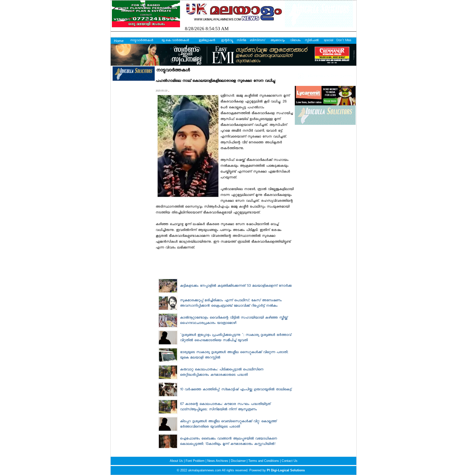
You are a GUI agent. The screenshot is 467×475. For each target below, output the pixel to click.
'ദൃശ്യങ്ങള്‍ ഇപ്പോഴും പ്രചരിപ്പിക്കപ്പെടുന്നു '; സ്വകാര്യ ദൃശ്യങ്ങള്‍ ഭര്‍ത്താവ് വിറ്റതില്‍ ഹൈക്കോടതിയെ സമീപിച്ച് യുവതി (235, 338)
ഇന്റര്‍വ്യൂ (227, 40)
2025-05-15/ (162, 91)
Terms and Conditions (264, 461)
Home (119, 41)
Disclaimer (239, 461)
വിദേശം (295, 40)
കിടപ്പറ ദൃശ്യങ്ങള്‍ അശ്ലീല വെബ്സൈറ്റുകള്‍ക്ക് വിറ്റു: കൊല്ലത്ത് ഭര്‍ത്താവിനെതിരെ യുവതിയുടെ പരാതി (228, 424)
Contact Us (289, 461)
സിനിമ (241, 40)
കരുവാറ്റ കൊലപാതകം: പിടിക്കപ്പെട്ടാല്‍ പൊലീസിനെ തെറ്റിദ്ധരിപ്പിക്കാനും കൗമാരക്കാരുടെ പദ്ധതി (221, 372)
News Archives (218, 461)
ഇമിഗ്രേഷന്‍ (207, 40)
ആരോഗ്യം (277, 40)
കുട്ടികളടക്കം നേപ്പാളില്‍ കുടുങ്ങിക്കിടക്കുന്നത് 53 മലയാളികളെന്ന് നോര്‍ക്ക (236, 286)
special (328, 40)
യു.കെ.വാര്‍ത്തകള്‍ (175, 40)
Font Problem (196, 461)
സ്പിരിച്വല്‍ (312, 40)
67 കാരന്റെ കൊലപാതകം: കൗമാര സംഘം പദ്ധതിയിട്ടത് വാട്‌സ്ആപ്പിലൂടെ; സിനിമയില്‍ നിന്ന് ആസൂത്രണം (225, 407)
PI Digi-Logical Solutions (286, 470)
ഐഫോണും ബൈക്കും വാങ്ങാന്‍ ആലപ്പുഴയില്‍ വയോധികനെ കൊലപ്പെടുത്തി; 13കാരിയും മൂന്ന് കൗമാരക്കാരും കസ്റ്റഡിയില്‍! (228, 441)
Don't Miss (343, 40)
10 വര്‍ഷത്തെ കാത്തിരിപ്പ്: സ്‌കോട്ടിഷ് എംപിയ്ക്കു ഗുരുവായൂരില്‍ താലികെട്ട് (235, 390)
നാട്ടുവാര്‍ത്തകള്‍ (141, 40)
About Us (177, 461)
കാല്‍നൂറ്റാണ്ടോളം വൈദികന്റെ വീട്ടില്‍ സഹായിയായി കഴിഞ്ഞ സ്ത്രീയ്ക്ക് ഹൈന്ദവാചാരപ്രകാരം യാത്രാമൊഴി (233, 320)
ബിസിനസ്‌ (257, 40)
